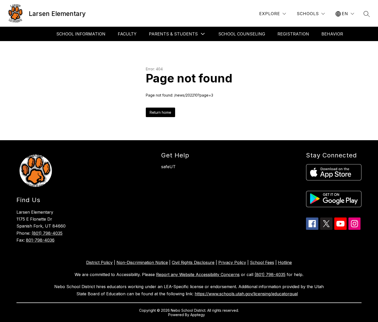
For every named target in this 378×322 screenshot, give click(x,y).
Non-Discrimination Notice (142, 262)
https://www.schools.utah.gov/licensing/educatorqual (246, 293)
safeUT (168, 166)
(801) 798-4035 (47, 233)
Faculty (127, 33)
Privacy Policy (232, 262)
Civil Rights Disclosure (193, 262)
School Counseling (241, 33)
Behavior (332, 33)
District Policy (99, 262)
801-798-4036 (40, 240)
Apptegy (198, 314)
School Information (80, 33)
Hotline (285, 262)
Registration (293, 33)
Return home (160, 112)
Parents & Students (173, 33)
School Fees (262, 262)
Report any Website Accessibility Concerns (198, 274)
